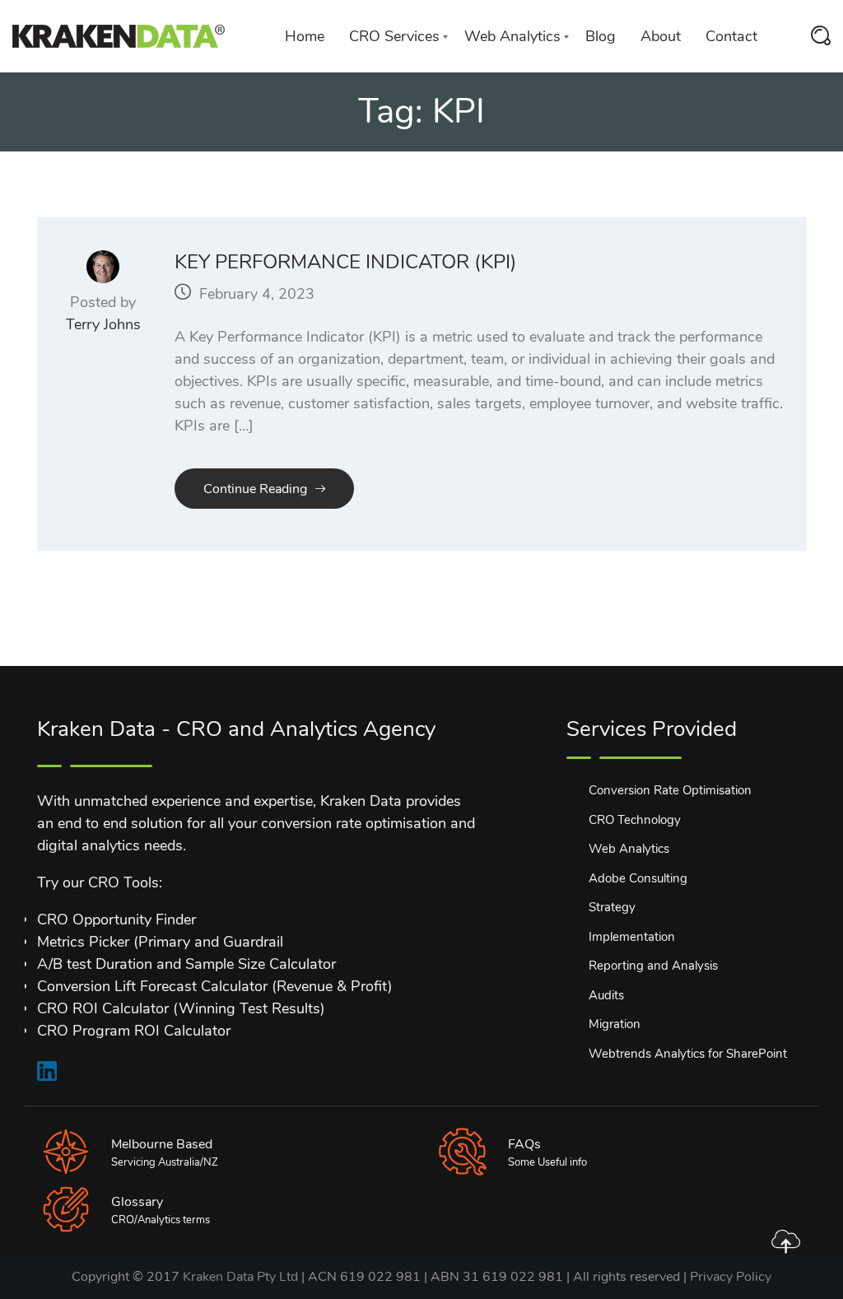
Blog (600, 36)
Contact (731, 36)
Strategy (612, 907)
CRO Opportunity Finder (116, 919)
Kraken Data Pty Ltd (240, 1277)
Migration (614, 1024)
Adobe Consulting (638, 878)
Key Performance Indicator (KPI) (346, 262)
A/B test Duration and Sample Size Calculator (186, 964)
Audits (606, 995)
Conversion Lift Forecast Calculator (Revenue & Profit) (215, 986)
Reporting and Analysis (653, 965)
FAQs (524, 1144)
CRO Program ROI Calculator (134, 1031)
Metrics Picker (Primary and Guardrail (160, 942)
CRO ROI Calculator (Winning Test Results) (181, 1008)
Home (304, 36)
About (660, 36)
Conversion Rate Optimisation (670, 790)
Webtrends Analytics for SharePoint (688, 1053)
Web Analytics (512, 36)
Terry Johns (103, 324)
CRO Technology (635, 820)
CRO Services (394, 36)
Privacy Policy (730, 1277)
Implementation (632, 937)
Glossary (137, 1202)
